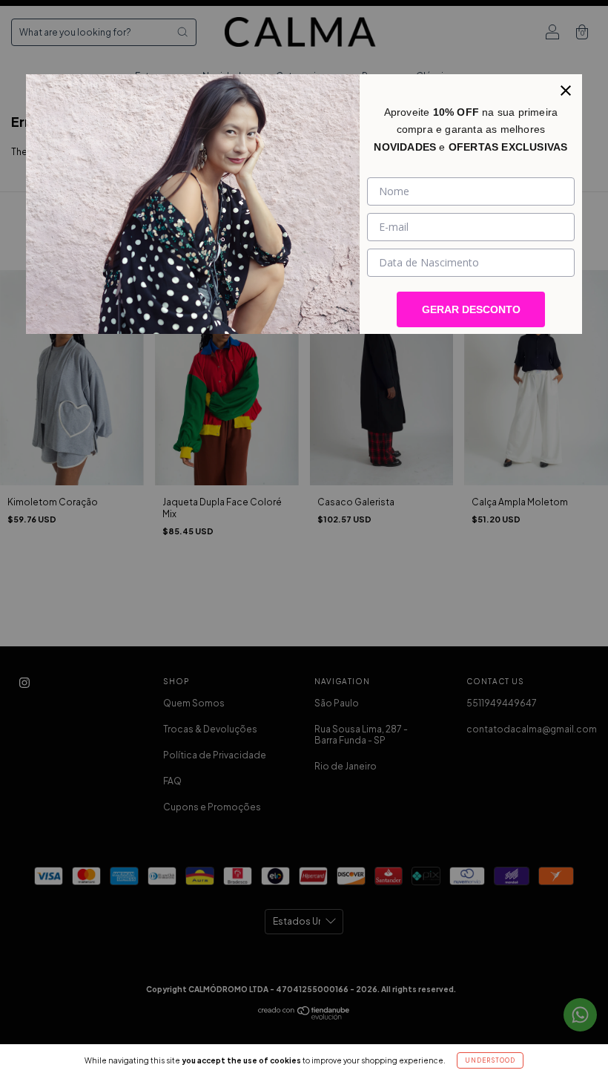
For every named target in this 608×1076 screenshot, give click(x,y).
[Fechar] (566, 90)
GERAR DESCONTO (471, 309)
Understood (490, 1060)
